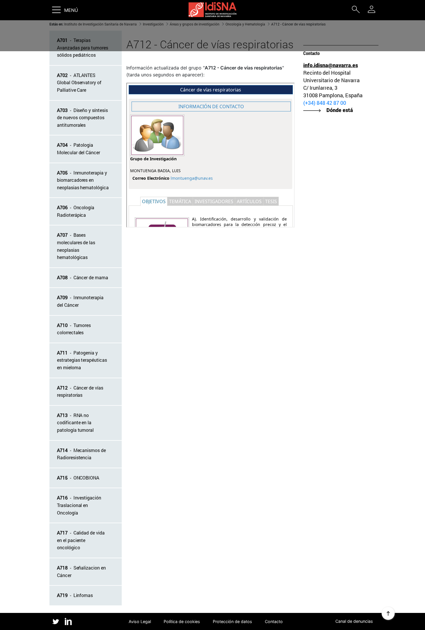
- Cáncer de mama (82, 277)
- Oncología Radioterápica (75, 211)
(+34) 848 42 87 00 (324, 102)
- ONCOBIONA (78, 478)
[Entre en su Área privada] (371, 9)
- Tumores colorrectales (74, 329)
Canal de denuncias (354, 621)
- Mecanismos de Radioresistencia (81, 454)
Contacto (274, 621)
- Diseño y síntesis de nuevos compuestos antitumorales (82, 117)
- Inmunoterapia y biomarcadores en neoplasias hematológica (83, 180)
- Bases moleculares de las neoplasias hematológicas (76, 246)
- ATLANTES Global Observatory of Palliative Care (79, 82)
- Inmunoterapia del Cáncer (80, 301)
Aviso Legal (140, 621)
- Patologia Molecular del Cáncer (78, 148)
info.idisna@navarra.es (330, 65)
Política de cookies (182, 621)
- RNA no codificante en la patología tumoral (75, 422)
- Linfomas (75, 595)
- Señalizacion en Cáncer (81, 571)
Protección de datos (232, 621)
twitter (55, 621)
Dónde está (339, 109)
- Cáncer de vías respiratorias (80, 391)
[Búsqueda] (355, 10)
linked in (68, 622)
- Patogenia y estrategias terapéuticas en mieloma (82, 360)
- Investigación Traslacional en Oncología (79, 505)
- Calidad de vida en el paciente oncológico (81, 540)
